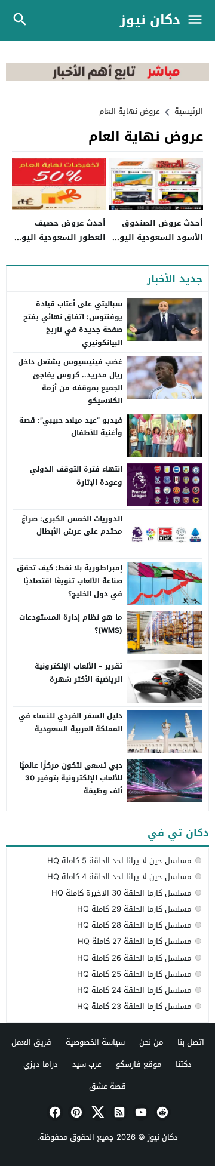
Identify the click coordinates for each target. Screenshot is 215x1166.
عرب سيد (87, 1064)
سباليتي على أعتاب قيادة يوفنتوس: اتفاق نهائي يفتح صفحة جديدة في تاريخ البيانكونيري (72, 323)
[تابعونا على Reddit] (161, 1112)
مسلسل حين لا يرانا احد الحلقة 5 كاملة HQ (119, 860)
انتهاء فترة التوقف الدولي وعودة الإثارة (76, 476)
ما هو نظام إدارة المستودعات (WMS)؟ (70, 624)
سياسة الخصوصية (95, 1042)
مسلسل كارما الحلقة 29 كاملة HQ (134, 909)
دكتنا (184, 1064)
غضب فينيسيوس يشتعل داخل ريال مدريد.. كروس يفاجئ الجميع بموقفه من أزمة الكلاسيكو (70, 381)
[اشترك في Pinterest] (75, 1112)
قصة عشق (107, 1086)
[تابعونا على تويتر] (96, 1112)
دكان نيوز (150, 21)
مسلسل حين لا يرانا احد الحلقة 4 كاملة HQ (119, 876)
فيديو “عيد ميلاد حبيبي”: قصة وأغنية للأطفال (70, 427)
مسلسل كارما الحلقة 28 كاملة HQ (134, 925)
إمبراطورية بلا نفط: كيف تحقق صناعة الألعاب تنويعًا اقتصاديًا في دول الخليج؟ (69, 580)
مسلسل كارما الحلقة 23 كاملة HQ (134, 1006)
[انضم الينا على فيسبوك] (53, 1112)
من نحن (151, 1042)
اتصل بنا (190, 1042)
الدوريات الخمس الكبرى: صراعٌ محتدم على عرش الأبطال (72, 525)
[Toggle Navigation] (198, 21)
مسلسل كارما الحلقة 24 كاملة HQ (134, 990)
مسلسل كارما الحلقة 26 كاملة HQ (134, 957)
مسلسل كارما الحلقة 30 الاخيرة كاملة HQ (121, 892)
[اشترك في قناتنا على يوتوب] (139, 1112)
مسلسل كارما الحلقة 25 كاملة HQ (134, 974)
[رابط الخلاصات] (118, 1112)
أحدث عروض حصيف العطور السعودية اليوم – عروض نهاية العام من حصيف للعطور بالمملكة (61, 244)
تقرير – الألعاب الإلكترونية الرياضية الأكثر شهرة (78, 673)
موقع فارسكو (138, 1064)
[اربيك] (107, 78)
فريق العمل (31, 1042)
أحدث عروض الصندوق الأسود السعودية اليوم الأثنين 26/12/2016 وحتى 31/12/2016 (156, 244)
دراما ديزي (40, 1064)
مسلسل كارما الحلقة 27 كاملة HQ (134, 941)
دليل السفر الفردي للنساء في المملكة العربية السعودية (70, 722)
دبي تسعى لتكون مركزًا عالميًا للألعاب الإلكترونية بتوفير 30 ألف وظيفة (70, 778)
